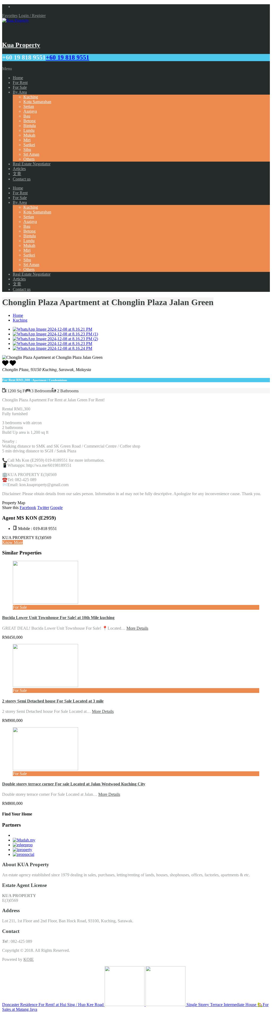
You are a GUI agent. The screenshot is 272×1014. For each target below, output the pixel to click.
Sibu (27, 149)
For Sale (20, 87)
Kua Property (21, 44)
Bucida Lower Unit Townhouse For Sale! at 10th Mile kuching (58, 617)
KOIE (28, 959)
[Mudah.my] (24, 840)
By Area (20, 92)
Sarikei (29, 144)
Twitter (43, 507)
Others (29, 159)
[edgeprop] (23, 845)
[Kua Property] (15, 20)
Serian (28, 106)
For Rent (20, 82)
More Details (137, 628)
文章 (17, 173)
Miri (27, 140)
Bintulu (29, 125)
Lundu (29, 130)
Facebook (28, 507)
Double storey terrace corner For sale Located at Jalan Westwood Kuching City (73, 784)
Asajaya (30, 111)
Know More (12, 542)
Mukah (29, 135)
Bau (26, 116)
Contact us (22, 179)
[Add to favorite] (13, 365)
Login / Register (32, 15)
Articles (19, 168)
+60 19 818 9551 (67, 57)
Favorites (10, 15)
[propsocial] (23, 854)
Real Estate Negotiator (31, 164)
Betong (29, 121)
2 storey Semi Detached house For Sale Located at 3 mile (53, 701)
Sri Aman (31, 154)
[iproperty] (22, 849)
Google (56, 507)
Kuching (30, 97)
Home (18, 77)
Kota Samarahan (37, 101)
